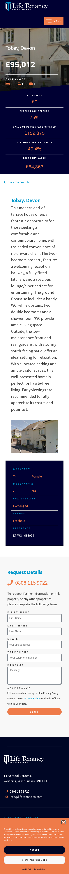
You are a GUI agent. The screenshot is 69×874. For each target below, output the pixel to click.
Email (12, 638)
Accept (34, 849)
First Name (18, 612)
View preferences (34, 859)
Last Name (17, 625)
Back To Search (18, 182)
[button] (63, 822)
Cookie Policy (27, 869)
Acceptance (19, 688)
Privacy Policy (39, 869)
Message (15, 665)
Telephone (18, 652)
